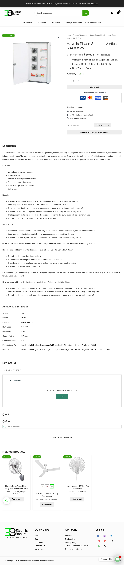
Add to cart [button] (16, 499)
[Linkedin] (111, 536)
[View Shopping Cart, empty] (117, 13)
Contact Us (39, 542)
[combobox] (62, 13)
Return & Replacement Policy (76, 546)
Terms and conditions (73, 549)
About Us (68, 536)
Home (69, 35)
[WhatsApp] (98, 546)
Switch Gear (94, 35)
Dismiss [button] (94, 3)
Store (37, 539)
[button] (47, 23)
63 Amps (24, 336)
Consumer (84, 35)
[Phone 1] (111, 541)
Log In (62, 397)
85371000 (24, 327)
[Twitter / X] (105, 546)
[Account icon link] (112, 13)
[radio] (42, 486)
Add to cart (94, 87)
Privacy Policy (70, 542)
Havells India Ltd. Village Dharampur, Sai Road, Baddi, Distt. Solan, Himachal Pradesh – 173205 (58, 345)
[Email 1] (105, 541)
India (22, 341)
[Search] (85, 13)
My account (39, 549)
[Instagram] (104, 536)
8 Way (23, 331)
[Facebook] (98, 536)
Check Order (40, 546)
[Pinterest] (98, 541)
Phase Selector (27, 322)
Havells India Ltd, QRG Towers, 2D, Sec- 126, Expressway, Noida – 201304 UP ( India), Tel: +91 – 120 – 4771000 (65, 350)
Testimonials (70, 539)
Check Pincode (103, 125)
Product (76, 35)
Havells (24, 318)
